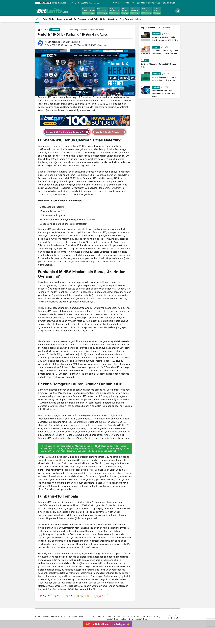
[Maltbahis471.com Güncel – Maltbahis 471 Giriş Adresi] (159, 77)
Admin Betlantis (52, 42)
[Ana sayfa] (37, 19)
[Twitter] (177, 618)
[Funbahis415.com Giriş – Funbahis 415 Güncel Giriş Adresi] (159, 91)
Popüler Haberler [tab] (148, 27)
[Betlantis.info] (51, 10)
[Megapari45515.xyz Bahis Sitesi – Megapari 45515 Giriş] (159, 37)
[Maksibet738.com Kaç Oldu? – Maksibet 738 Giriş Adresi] (159, 50)
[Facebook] (171, 618)
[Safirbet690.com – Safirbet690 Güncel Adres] (159, 63)
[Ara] (177, 10)
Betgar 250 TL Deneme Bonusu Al (65, 132)
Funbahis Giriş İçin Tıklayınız (107, 132)
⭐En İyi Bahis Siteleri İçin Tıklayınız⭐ (107, 624)
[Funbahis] (85, 120)
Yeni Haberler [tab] (164, 27)
